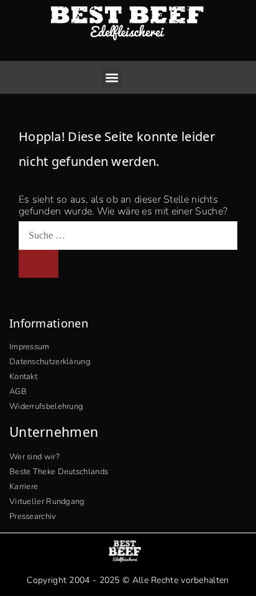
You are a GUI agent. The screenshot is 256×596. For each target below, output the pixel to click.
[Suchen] (38, 263)
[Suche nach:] (128, 235)
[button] (111, 77)
